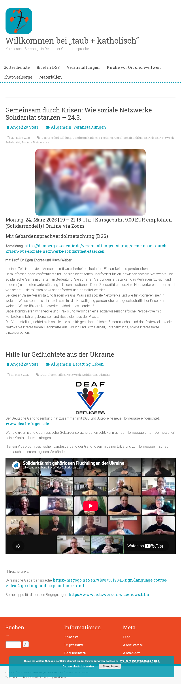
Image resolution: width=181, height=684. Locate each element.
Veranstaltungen (83, 67)
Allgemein (61, 127)
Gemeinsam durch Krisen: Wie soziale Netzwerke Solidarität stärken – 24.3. (79, 113)
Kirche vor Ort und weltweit (134, 67)
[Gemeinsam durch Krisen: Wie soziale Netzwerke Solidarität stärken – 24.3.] (90, 151)
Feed (126, 637)
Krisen (153, 138)
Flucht (52, 375)
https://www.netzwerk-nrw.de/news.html (110, 594)
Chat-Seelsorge (18, 77)
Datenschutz (75, 653)
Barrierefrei (50, 138)
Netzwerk (166, 138)
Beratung (82, 364)
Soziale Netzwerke (35, 142)
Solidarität (13, 142)
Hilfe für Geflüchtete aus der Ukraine (60, 354)
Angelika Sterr (24, 127)
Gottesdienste (17, 67)
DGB (43, 375)
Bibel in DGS (48, 67)
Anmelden (132, 653)
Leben (98, 364)
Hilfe (61, 375)
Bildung (65, 138)
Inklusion (140, 138)
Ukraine (104, 375)
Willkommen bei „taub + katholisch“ (72, 40)
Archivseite (133, 645)
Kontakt (71, 637)
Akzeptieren (110, 666)
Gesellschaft (123, 138)
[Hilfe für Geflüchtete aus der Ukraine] (90, 383)
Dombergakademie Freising (93, 138)
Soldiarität (89, 375)
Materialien (50, 77)
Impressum (73, 645)
